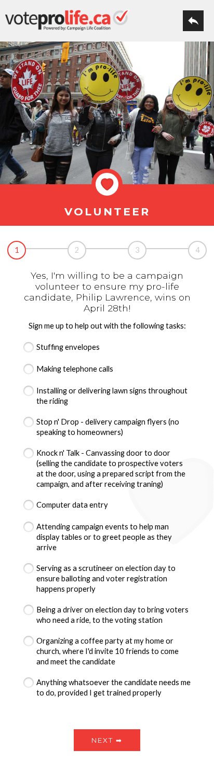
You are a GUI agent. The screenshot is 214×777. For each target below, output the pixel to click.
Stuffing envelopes (68, 347)
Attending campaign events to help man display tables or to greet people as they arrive (104, 537)
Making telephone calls (74, 368)
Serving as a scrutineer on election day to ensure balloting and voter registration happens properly (106, 578)
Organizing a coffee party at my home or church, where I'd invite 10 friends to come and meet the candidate (107, 651)
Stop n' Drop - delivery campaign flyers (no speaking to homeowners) (107, 427)
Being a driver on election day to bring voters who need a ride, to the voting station (112, 614)
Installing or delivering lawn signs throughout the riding (112, 395)
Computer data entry (72, 504)
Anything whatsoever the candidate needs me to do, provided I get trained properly (113, 687)
